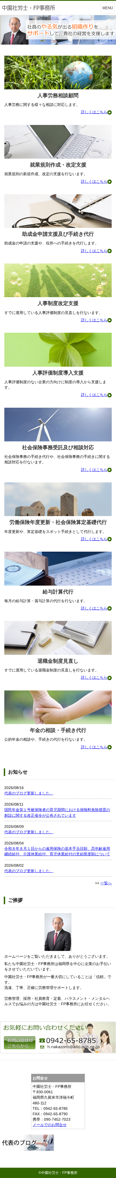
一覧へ (106, 883)
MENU (108, 8)
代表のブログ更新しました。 (28, 793)
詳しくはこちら (94, 112)
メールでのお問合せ (50, 1125)
